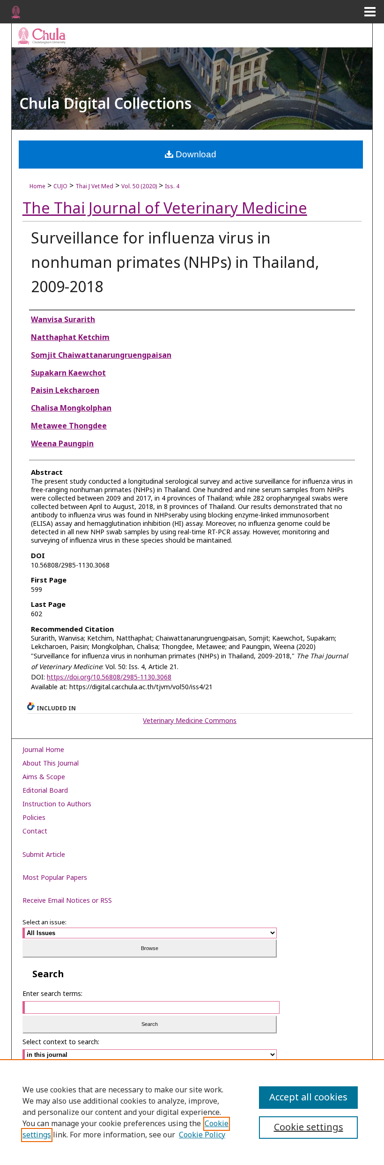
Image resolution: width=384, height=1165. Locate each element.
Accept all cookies (308, 1098)
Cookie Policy (202, 1135)
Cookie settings (308, 1128)
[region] (192, 1112)
